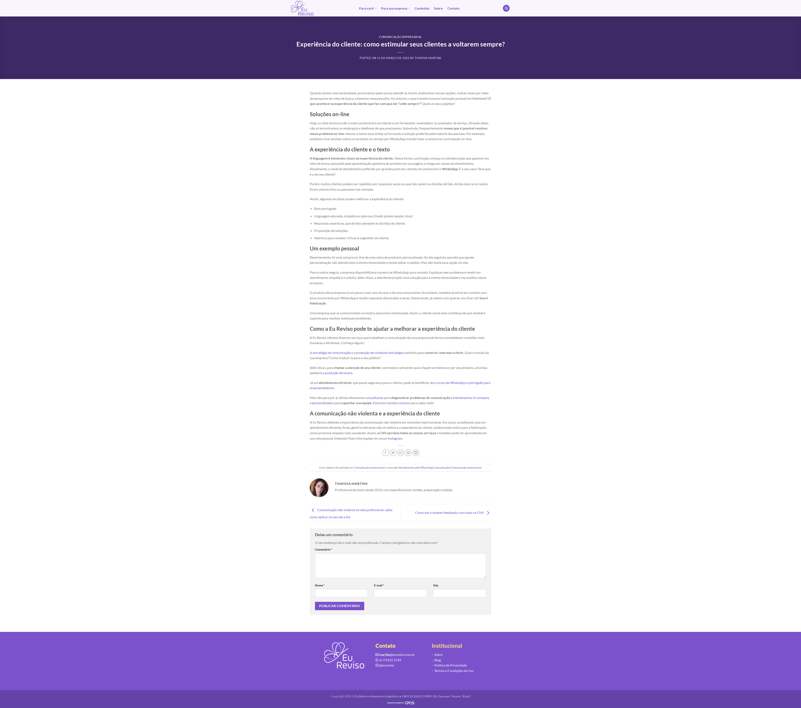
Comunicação (442, 467)
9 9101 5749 (390, 660)
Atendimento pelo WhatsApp (415, 467)
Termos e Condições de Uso (453, 671)
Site (435, 585)
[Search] (506, 8)
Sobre (438, 8)
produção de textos (339, 373)
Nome (320, 585)
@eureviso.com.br (397, 654)
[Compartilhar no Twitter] (393, 452)
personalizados (323, 403)
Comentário (323, 549)
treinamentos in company (471, 398)
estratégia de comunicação (332, 353)
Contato (453, 8)
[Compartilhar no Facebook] (385, 452)
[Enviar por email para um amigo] (400, 452)
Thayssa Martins (428, 58)
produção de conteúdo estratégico (380, 353)
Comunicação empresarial (400, 37)
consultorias (374, 398)
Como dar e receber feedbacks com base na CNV (450, 512)
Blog (436, 660)
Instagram (395, 438)
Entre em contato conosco (391, 403)
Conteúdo (421, 8)
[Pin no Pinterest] (408, 452)
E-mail (379, 585)
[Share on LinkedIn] (415, 452)
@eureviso (386, 665)
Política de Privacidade (449, 665)
